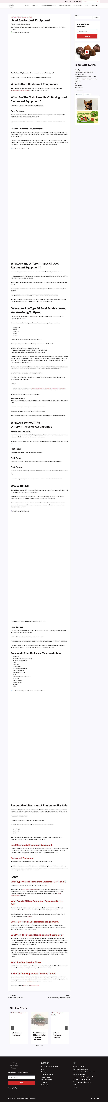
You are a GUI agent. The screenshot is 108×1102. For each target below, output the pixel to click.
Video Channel (79, 88)
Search (77, 15)
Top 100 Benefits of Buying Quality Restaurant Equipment (48, 388)
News (76, 83)
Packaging (44, 1082)
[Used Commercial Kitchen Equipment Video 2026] (87, 52)
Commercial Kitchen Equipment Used (84, 1077)
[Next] (66, 1028)
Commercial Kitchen (47, 1074)
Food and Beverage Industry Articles (21, 17)
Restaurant (44, 1085)
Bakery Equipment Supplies (57, 1035)
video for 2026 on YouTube (31, 985)
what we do (30, 981)
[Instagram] (80, 1)
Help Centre (68, 1)
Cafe (42, 1069)
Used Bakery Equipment (80, 1069)
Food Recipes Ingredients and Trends (86, 79)
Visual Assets (79, 90)
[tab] (36, 1045)
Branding (77, 70)
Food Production (46, 1077)
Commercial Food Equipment (82, 1079)
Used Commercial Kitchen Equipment (21, 24)
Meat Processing (46, 1079)
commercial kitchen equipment (20, 90)
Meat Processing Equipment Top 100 (59, 996)
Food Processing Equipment (82, 1082)
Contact (75, 1087)
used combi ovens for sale (30, 889)
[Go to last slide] (12, 1028)
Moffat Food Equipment (15, 996)
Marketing (78, 81)
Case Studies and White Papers (84, 72)
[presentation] (19, 1020)
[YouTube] (77, 1)
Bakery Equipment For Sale (49, 1066)
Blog (86, 6)
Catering (43, 1072)
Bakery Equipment (79, 1066)
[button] (87, 104)
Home (27, 6)
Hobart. (30, 916)
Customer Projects (80, 74)
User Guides (78, 85)
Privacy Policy (12, 1088)
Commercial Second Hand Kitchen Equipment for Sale (83, 1073)
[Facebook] (74, 1)
